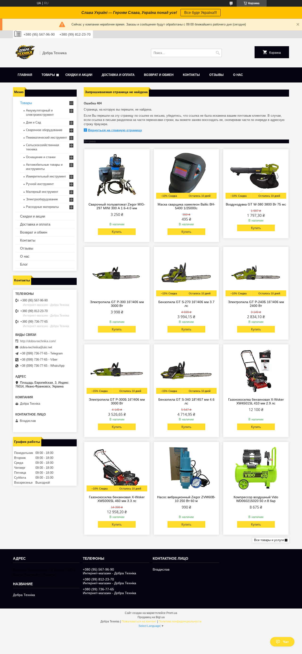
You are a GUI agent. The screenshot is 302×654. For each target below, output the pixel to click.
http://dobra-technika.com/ (38, 341)
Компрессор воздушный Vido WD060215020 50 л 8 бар (256, 499)
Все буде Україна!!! (200, 13)
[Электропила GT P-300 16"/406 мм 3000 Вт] (117, 272)
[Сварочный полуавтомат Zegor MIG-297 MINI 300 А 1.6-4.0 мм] (117, 175)
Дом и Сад (33, 122)
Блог (24, 264)
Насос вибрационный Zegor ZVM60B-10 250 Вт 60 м (186, 499)
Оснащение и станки (40, 157)
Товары (48, 75)
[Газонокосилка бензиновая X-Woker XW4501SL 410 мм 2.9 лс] (256, 370)
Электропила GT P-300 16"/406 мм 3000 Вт (117, 304)
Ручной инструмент (40, 184)
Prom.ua (171, 613)
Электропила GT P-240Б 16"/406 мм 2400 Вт (256, 304)
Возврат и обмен (158, 75)
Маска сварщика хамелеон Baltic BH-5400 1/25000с (186, 206)
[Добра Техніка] (25, 53)
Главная (25, 75)
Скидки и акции (78, 75)
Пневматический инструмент (46, 137)
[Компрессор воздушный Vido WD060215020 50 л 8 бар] (256, 467)
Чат (286, 642)
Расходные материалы (42, 207)
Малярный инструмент (42, 191)
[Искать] (218, 53)
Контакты (191, 75)
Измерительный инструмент (46, 176)
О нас (238, 75)
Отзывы (216, 75)
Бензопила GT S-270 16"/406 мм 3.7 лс (186, 304)
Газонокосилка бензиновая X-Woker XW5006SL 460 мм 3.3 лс (117, 499)
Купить (117, 232)
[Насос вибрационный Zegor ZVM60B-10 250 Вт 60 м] (186, 467)
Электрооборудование (42, 199)
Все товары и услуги (269, 540)
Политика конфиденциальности (180, 621)
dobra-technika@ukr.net (36, 347)
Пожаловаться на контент (139, 621)
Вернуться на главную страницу (115, 130)
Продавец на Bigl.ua (151, 617)
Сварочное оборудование (44, 130)
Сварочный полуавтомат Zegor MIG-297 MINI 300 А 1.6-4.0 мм (116, 206)
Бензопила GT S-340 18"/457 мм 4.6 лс (186, 401)
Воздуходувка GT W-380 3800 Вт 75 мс (256, 204)
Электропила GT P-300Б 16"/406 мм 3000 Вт (117, 401)
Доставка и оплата (118, 75)
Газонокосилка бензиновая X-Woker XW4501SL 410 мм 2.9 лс (256, 401)
